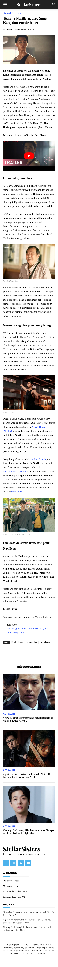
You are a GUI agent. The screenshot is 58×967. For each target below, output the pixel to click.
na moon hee (31, 642)
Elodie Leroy (13, 29)
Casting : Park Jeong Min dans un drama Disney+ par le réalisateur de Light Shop (28, 831)
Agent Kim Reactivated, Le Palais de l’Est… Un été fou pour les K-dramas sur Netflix (29, 775)
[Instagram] (13, 863)
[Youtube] (28, 863)
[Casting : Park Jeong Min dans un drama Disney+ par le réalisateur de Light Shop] (29, 804)
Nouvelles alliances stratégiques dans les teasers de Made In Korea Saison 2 (28, 719)
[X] (22, 653)
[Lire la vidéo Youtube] (29, 156)
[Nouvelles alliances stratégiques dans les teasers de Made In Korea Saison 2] (29, 692)
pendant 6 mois (38, 459)
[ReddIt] (43, 653)
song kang (45, 642)
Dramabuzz (17, 491)
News (20, 13)
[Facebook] (15, 653)
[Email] (49, 653)
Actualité (8, 13)
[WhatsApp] (29, 653)
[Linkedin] (36, 653)
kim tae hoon (17, 642)
